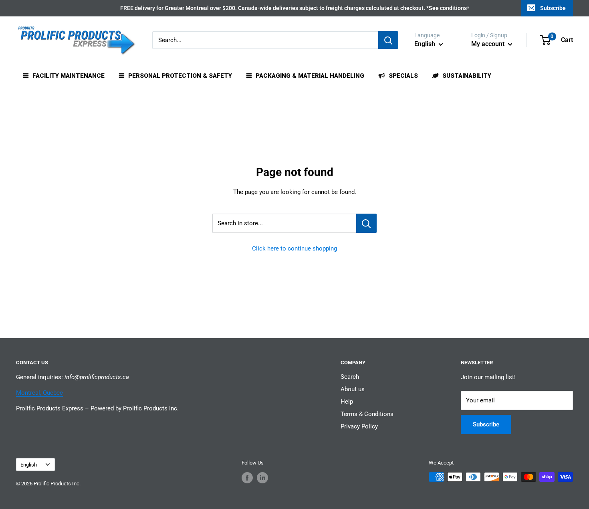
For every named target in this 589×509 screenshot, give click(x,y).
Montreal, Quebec (39, 392)
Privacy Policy (359, 426)
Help (347, 401)
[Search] (388, 40)
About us (353, 389)
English (28, 465)
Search (350, 376)
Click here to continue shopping (294, 248)
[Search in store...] (366, 223)
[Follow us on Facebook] (247, 477)
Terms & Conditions (367, 414)
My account (488, 44)
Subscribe (553, 8)
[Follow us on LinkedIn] (262, 477)
